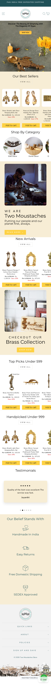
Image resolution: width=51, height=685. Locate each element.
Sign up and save (24, 650)
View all (25, 82)
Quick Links (25, 626)
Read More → (15, 232)
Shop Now (25, 350)
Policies (24, 642)
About (25, 634)
